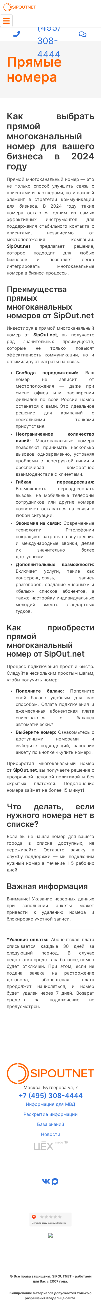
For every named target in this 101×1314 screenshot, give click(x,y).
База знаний (50, 1124)
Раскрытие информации (51, 1114)
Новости (50, 1134)
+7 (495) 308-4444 (48, 34)
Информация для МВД (50, 1104)
